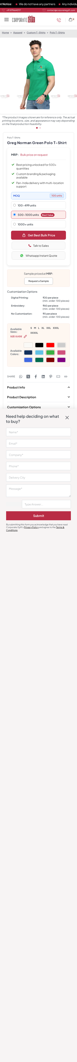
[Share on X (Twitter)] (28, 376)
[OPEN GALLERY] (38, 76)
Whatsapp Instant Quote (41, 255)
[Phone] (60, 20)
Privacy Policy (31, 527)
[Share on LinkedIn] (43, 376)
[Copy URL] (66, 376)
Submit (38, 516)
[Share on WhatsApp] (21, 376)
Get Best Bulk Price (41, 235)
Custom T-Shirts (36, 32)
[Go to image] (37, 128)
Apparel (17, 32)
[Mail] (58, 376)
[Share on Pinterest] (51, 376)
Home (5, 32)
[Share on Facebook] (36, 376)
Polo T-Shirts (57, 32)
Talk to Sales (41, 245)
